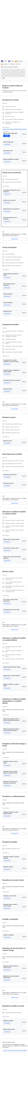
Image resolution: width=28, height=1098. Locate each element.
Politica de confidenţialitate (14, 1089)
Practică (2, 1061)
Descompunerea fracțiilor (12, 333)
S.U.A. (9, 1080)
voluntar (23, 1038)
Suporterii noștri (4, 1054)
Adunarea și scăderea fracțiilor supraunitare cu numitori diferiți (14, 580)
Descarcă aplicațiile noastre (20, 1045)
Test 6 (3, 869)
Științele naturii (17, 1070)
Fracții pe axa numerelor (11, 52)
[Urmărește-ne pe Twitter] (14, 1096)
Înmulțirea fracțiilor (9, 721)
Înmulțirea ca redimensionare (13, 675)
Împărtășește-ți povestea (6, 1073)
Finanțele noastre (4, 1056)
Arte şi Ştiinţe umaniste (18, 1072)
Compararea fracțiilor (10, 204)
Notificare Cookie (14, 1091)
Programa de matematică (19, 1058)
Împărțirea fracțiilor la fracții (13, 885)
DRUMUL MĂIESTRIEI (18, 1063)
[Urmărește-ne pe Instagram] (16, 1096)
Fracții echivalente (9, 126)
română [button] (14, 1078)
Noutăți (2, 1047)
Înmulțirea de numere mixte (13, 759)
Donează (14, 1038)
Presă (2, 1075)
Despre (2, 1045)
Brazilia (22, 1080)
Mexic (18, 1080)
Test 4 (3, 501)
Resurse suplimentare (18, 1077)
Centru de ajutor (4, 1068)
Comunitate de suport (5, 1070)
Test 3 (3, 375)
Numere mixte (7, 451)
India (13, 1080)
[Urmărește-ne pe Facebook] (12, 1096)
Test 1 (3, 111)
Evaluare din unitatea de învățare (8, 921)
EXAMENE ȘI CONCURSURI (19, 1065)
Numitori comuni (8, 296)
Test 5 (3, 705)
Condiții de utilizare (14, 1087)
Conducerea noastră (5, 1052)
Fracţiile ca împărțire (10, 798)
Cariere (2, 1059)
